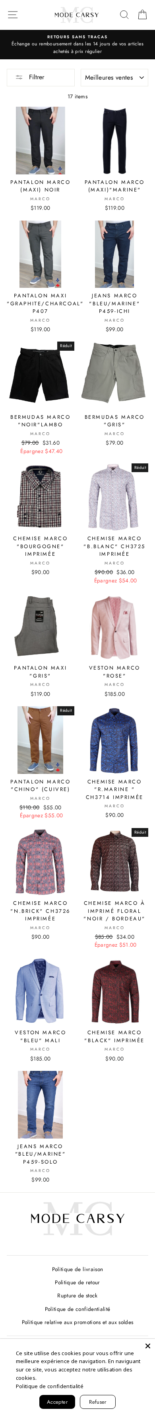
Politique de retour (77, 1282)
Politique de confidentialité (77, 1309)
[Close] (148, 1346)
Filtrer (35, 77)
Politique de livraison (77, 1269)
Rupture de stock (77, 1295)
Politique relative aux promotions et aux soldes (78, 1322)
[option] (77, 45)
